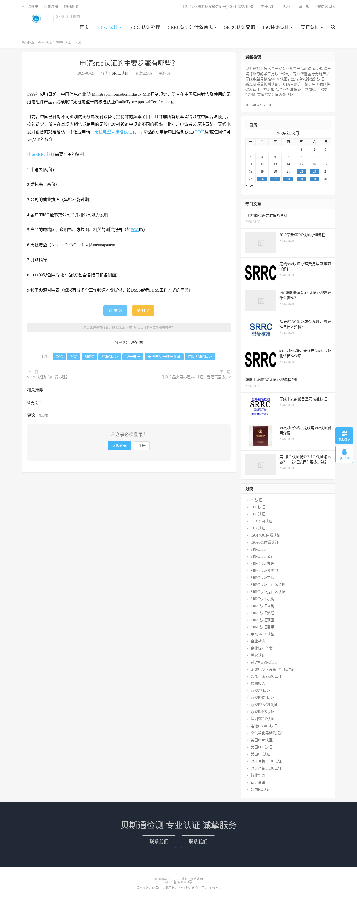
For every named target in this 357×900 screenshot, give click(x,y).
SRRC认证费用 (262, 627)
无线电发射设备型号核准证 (273, 669)
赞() (118, 310)
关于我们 (268, 7)
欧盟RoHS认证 (262, 712)
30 (314, 179)
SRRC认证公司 (262, 557)
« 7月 (249, 185)
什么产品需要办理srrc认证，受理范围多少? (196, 377)
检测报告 (258, 684)
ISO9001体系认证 (265, 542)
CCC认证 (258, 507)
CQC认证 (258, 514)
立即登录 (119, 446)
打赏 (145, 310)
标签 (287, 7)
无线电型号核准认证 (113, 132)
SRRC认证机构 (262, 599)
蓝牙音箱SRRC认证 (266, 768)
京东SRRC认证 (262, 634)
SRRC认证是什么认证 (268, 592)
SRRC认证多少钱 (264, 571)
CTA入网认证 (261, 521)
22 (301, 171)
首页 (84, 27)
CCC (198, 132)
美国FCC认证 (261, 747)
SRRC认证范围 (262, 620)
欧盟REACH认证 (264, 705)
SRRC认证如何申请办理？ (48, 377)
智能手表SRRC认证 (266, 677)
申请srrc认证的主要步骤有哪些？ (128, 63)
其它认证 (310, 27)
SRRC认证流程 (262, 613)
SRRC (89, 357)
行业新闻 (258, 775)
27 (275, 179)
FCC (135, 229)
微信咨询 (324, 7)
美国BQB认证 (262, 740)
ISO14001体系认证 (265, 535)
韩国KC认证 (260, 789)
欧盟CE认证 (260, 691)
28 (288, 179)
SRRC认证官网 (262, 578)
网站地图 (196, 879)
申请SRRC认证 (41, 154)
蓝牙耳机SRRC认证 (266, 761)
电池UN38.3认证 (264, 726)
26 (262, 179)
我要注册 (51, 7)
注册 (142, 446)
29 (301, 179)
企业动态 (258, 641)
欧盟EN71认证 (262, 698)
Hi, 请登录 (30, 7)
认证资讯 (258, 782)
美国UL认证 (260, 754)
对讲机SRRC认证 (264, 662)
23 (314, 171)
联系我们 (158, 841)
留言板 (303, 7)
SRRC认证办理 (144, 27)
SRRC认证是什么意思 (190, 27)
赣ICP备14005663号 (178, 882)
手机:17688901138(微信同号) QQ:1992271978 (217, 7)
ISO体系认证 (276, 27)
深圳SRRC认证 (262, 719)
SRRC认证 (36, 18)
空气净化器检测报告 (267, 733)
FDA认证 (258, 528)
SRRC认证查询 (239, 27)
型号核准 (132, 357)
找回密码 (71, 7)
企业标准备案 (262, 648)
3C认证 (256, 500)
